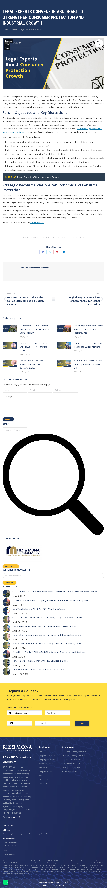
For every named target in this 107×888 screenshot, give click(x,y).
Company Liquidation (47, 759)
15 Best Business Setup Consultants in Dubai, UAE (38, 669)
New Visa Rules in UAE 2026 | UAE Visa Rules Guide (39, 608)
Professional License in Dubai (73, 763)
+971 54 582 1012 (10, 845)
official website (37, 222)
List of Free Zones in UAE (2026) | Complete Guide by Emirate (88, 345)
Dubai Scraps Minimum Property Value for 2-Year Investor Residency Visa (88, 329)
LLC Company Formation (71, 759)
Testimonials (44, 779)
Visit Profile (10, 566)
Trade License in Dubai (71, 771)
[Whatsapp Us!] (5, 882)
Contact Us (43, 783)
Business (8, 41)
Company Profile (45, 771)
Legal (7, 44)
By (61, 237)
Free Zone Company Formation (74, 752)
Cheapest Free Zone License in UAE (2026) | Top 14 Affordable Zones (34, 347)
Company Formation (47, 755)
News (7, 48)
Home (41, 752)
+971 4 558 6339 (10, 842)
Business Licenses (46, 763)
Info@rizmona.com (10, 854)
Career (51, 885)
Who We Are (44, 767)
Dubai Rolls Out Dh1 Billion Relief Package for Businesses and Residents (49, 652)
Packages (42, 775)
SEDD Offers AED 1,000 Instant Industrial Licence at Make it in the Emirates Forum (35, 329)
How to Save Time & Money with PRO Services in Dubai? (40, 660)
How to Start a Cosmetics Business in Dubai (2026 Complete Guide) (31, 364)
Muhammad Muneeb (35, 267)
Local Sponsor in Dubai (71, 767)
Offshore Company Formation (73, 755)
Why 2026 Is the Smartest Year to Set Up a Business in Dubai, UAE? (88, 364)
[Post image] (10, 328)
